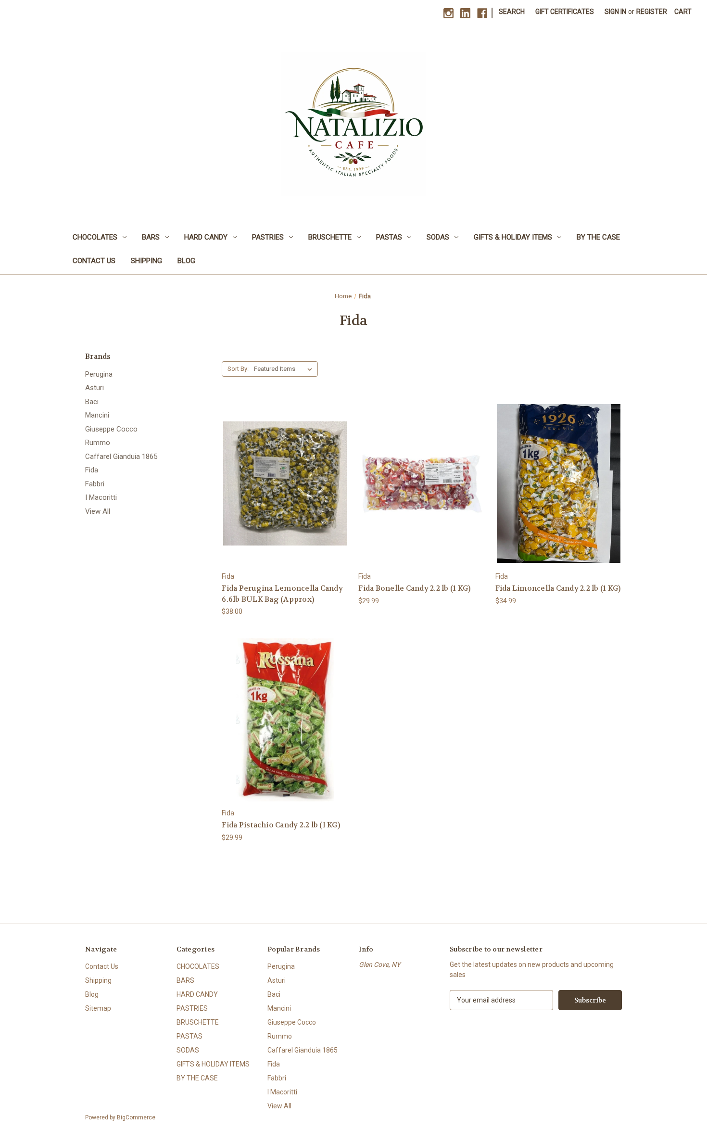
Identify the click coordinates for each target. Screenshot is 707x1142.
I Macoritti (101, 497)
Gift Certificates (564, 11)
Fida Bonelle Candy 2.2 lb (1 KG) (414, 588)
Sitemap (98, 1008)
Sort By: (238, 368)
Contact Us (94, 260)
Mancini (97, 415)
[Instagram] (448, 13)
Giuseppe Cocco (111, 429)
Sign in (615, 11)
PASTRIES (268, 237)
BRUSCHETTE (330, 237)
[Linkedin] (465, 13)
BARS (151, 237)
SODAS (438, 237)
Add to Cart (285, 500)
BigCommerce (136, 1117)
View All (97, 511)
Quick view (284, 466)
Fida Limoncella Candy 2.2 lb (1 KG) (558, 588)
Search (512, 11)
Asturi (94, 387)
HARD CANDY (205, 237)
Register (651, 11)
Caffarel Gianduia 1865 (121, 456)
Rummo (97, 442)
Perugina (99, 374)
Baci (92, 401)
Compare (282, 484)
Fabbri (94, 484)
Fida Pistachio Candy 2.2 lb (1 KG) (281, 825)
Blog (186, 260)
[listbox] (284, 369)
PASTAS (389, 237)
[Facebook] (482, 13)
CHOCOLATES (95, 237)
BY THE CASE (598, 237)
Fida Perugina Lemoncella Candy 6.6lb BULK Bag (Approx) (282, 594)
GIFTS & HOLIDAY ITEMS (513, 237)
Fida (91, 470)
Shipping (146, 260)
